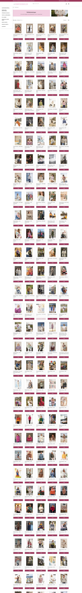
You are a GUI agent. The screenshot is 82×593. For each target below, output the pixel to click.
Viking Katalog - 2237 (51, 407)
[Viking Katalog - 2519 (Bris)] (52, 84)
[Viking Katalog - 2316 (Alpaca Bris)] (41, 346)
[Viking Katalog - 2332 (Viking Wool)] (29, 289)
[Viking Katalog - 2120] (41, 578)
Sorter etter (14, 20)
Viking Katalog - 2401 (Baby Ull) (52, 259)
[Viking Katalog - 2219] (64, 455)
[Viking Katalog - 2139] (52, 526)
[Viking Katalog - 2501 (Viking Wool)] (64, 140)
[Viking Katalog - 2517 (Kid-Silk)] (18, 103)
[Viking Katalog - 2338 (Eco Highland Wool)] (18, 271)
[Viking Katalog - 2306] (29, 384)
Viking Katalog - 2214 (62, 479)
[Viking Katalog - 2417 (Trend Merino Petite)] (64, 196)
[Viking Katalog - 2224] (64, 437)
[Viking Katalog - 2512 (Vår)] (18, 121)
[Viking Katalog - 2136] (29, 543)
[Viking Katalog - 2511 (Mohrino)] (29, 121)
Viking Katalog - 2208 (16, 514)
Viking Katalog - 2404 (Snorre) (16, 259)
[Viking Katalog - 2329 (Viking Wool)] (64, 289)
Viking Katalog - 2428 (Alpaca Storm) (62, 166)
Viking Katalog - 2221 (39, 461)
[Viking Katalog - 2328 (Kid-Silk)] (18, 308)
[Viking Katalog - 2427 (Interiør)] (18, 177)
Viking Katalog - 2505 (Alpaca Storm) (28, 147)
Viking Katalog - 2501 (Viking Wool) (64, 147)
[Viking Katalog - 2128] (29, 561)
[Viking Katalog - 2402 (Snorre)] (41, 252)
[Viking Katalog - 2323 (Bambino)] (18, 327)
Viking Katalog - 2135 (39, 549)
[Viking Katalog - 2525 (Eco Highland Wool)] (41, 66)
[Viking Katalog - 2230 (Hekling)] (64, 419)
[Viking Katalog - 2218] (18, 473)
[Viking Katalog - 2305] (41, 384)
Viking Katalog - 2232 (39, 425)
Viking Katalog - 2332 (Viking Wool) (29, 296)
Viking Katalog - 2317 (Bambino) (28, 353)
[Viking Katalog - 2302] (18, 401)
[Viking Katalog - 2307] (18, 384)
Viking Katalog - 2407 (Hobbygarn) (39, 240)
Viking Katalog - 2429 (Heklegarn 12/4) (51, 166)
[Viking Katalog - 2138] (64, 526)
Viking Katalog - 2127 (39, 567)
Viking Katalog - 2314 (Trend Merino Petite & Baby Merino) (64, 353)
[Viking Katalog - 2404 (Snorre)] (18, 252)
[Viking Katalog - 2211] (41, 490)
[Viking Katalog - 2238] (41, 401)
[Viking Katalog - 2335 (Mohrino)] (52, 271)
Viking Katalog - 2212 (28, 496)
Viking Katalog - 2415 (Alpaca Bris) (28, 222)
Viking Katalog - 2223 (16, 461)
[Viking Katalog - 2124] (64, 561)
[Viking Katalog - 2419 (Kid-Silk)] (41, 196)
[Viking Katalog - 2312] (29, 365)
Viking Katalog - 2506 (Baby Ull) (17, 147)
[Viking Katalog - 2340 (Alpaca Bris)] (64, 252)
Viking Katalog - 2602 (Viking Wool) (18, 72)
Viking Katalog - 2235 (62, 407)
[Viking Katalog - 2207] (29, 508)
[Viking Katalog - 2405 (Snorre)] (64, 233)
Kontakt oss (67, 0)
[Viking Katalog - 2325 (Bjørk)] (52, 308)
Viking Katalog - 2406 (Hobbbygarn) (51, 240)
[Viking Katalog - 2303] (64, 384)
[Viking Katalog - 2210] (52, 490)
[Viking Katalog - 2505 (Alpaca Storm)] (29, 140)
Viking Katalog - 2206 (39, 514)
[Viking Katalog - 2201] (41, 526)
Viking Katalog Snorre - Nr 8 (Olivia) (29, 35)
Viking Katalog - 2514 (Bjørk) (52, 109)
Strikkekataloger (16, 7)
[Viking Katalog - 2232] (41, 419)
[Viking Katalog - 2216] (41, 473)
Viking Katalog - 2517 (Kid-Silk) (17, 110)
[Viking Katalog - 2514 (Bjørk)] (52, 103)
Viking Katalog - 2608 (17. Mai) (17, 54)
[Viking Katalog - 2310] (52, 365)
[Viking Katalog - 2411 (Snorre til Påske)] (64, 215)
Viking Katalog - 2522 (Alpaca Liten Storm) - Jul (17, 91)
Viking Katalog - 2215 (51, 479)
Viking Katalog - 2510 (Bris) (40, 127)
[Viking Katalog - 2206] (41, 508)
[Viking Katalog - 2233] (29, 419)
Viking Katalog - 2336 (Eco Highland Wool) (40, 278)
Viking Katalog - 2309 (62, 371)
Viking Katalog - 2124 (62, 567)
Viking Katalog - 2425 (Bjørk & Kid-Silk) (40, 184)
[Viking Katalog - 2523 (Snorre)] (64, 66)
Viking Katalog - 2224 (62, 443)
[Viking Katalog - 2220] (52, 455)
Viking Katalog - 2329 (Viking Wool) (64, 296)
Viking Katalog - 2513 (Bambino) (62, 110)
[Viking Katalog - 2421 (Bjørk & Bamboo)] (18, 196)
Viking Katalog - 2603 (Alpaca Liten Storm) (62, 54)
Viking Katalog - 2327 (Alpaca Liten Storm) (28, 315)
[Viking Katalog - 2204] (64, 508)
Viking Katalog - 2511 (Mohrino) (28, 128)
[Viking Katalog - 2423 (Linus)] (52, 177)
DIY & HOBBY (4, 17)
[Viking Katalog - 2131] (18, 561)
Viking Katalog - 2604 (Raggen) (51, 54)
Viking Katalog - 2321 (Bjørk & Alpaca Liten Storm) (40, 334)
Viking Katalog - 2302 (16, 407)
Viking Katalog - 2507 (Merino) (62, 128)
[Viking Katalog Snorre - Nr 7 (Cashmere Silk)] (41, 28)
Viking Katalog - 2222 (28, 461)
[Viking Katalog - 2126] (52, 561)
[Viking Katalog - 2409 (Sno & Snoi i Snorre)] (29, 233)
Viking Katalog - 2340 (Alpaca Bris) (62, 259)
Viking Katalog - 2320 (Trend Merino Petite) (52, 334)
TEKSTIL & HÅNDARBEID (6, 15)
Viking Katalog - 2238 (39, 407)
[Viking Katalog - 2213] (18, 490)
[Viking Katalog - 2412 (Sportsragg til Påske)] (52, 215)
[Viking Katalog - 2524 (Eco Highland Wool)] (52, 66)
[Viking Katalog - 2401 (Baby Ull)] (52, 252)
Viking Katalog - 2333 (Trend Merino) (18, 296)
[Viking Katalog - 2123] (18, 578)
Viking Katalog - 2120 (39, 584)
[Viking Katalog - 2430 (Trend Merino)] (41, 159)
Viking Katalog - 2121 (28, 584)
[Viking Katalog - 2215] (52, 473)
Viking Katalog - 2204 (62, 514)
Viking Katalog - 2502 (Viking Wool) (52, 147)
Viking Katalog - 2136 (28, 549)
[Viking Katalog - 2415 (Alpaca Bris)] (29, 215)
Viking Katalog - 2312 (28, 371)
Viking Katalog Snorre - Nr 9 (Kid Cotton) (17, 35)
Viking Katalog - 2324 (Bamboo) (62, 315)
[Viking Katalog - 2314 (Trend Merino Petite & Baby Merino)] (64, 346)
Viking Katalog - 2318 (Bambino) (16, 353)
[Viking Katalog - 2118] (64, 578)
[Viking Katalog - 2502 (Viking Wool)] (52, 140)
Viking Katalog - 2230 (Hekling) (62, 426)
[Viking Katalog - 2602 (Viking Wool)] (18, 66)
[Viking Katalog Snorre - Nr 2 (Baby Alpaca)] (64, 28)
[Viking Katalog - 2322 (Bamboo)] (29, 327)
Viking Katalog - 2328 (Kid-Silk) (17, 315)
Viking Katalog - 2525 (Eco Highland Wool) (40, 72)
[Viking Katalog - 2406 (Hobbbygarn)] (52, 233)
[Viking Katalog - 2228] (18, 437)
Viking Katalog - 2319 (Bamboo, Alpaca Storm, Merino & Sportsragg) (63, 334)
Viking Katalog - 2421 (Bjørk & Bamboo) (18, 203)
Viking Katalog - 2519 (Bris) (52, 90)
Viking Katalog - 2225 (51, 443)
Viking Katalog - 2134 (51, 549)
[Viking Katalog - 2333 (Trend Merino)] (18, 289)
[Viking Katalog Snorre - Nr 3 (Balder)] (52, 28)
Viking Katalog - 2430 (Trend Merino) (41, 166)
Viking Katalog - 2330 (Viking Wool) (52, 296)
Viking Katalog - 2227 (28, 443)
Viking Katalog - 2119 (51, 584)
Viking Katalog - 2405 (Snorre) (62, 240)
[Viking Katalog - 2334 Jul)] (64, 271)
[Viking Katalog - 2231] (52, 419)
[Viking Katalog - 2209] (64, 490)
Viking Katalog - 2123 (16, 584)
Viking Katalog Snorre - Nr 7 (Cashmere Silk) (40, 35)
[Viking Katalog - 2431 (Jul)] (29, 159)
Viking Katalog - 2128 (28, 567)
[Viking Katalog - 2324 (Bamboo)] (64, 308)
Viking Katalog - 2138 (62, 531)
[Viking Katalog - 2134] (52, 543)
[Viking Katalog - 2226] (41, 437)
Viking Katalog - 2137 (16, 549)
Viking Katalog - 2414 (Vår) (40, 221)
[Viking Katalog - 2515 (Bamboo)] (41, 103)
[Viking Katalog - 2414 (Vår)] (41, 215)
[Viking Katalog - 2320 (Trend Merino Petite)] (52, 327)
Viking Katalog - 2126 (51, 567)
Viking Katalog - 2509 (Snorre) (51, 128)
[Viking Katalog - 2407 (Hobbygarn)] (41, 233)
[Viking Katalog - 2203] (18, 526)
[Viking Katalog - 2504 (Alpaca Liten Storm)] (41, 140)
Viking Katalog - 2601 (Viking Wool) (29, 72)
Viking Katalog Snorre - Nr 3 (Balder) (52, 35)
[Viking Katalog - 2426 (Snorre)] (29, 177)
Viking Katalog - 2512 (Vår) (17, 127)
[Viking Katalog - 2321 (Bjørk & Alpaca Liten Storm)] (41, 327)
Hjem (13, 7)
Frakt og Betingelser (62, 0)
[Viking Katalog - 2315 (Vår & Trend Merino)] (52, 346)
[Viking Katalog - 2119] (52, 578)
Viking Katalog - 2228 (16, 443)
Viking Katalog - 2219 (62, 461)
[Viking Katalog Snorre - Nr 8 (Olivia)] (29, 28)
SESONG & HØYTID (5, 24)
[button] (69, 4)
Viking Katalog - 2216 (39, 479)
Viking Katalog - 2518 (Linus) (64, 90)
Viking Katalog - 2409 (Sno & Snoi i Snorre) (29, 240)
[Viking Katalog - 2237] (52, 401)
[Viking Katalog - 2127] (41, 561)
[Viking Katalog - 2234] (18, 419)
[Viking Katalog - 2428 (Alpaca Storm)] (64, 159)
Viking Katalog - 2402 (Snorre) (39, 259)
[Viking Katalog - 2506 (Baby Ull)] (18, 140)
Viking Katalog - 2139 (51, 531)
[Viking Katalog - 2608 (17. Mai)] (18, 47)
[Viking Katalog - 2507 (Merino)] (64, 121)
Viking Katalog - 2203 (16, 531)
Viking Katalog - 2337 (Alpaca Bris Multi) (28, 278)
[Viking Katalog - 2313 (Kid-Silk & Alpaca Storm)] (18, 365)
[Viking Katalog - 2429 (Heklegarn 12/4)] (52, 159)
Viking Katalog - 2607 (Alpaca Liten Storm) (28, 54)
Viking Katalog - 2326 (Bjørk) (41, 314)
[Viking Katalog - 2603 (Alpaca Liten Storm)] (64, 47)
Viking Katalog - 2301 (28, 407)
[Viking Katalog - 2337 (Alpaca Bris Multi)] (29, 271)
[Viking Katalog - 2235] (64, 401)
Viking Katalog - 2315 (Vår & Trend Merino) (52, 353)
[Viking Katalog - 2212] (29, 490)
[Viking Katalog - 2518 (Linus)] (64, 84)
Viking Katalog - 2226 (39, 443)
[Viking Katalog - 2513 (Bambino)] (64, 103)
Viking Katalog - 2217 (28, 479)
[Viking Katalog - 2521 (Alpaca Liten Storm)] (29, 84)
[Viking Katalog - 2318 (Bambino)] (18, 346)
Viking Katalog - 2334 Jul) (63, 277)
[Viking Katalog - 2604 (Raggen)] (52, 47)
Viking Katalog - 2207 (28, 514)
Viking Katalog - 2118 (62, 584)
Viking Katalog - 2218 (16, 479)
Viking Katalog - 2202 (28, 531)
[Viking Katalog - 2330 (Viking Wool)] (52, 289)
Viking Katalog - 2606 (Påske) (39, 54)
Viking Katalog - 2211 (39, 496)
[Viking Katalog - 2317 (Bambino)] (29, 346)
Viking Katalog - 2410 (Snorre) (16, 240)
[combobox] (46, 4)
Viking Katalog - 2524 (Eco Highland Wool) (52, 72)
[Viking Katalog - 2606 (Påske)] (41, 47)
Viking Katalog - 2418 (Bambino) (51, 203)
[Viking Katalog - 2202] (29, 526)
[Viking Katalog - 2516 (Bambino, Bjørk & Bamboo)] (29, 103)
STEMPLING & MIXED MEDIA (5, 20)
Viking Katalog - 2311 (39, 371)
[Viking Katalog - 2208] (18, 508)
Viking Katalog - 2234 (16, 425)
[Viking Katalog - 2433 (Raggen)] (18, 159)
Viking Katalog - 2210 (51, 496)
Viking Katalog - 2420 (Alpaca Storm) (28, 203)
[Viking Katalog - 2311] (41, 365)
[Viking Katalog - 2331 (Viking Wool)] (41, 289)
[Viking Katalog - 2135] (41, 543)
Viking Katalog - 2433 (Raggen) (16, 166)
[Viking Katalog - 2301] (29, 401)
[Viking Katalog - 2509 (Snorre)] (52, 121)
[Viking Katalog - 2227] (29, 437)
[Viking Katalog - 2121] (29, 578)
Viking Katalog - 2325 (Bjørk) (52, 314)
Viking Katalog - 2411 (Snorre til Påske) (62, 222)
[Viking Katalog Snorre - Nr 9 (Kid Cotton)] (18, 28)
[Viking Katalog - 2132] (64, 543)
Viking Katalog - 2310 (51, 371)
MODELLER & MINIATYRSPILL (4, 10)
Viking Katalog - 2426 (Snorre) (28, 184)
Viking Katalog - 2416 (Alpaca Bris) (16, 222)
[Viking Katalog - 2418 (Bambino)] (52, 196)
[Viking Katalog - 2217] (29, 473)
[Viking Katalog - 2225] (52, 437)
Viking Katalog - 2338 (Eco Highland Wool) (17, 278)
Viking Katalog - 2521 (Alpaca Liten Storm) (28, 91)
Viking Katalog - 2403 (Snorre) (28, 259)
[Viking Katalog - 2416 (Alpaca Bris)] (18, 215)
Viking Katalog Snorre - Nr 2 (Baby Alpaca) (63, 35)
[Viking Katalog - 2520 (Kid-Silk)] (41, 84)
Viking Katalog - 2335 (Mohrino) (51, 278)
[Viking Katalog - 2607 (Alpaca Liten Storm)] (29, 47)
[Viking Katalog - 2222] (29, 455)
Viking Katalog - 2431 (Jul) (29, 165)
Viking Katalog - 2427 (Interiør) (16, 184)
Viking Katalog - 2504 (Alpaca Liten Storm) (39, 147)
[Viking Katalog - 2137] (18, 543)
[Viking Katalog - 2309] (64, 365)
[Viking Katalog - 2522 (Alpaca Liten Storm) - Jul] (18, 84)
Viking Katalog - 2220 (51, 461)
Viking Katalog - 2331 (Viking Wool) (41, 296)
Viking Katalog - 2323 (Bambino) (16, 334)
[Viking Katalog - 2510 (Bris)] (41, 121)
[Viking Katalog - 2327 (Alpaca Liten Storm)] (29, 308)
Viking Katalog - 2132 (62, 549)
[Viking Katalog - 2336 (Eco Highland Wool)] (41, 271)
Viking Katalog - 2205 (51, 514)
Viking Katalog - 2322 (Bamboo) (28, 334)
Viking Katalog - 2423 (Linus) (52, 183)
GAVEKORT (4, 26)
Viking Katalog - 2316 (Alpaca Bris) (39, 353)
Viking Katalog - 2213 (16, 496)
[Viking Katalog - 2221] (41, 455)
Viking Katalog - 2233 (28, 425)
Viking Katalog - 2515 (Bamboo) (39, 110)
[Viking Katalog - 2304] (52, 384)
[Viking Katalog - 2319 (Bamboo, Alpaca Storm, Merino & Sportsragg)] (64, 327)
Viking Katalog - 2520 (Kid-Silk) (40, 91)
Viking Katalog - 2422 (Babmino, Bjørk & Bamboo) (63, 184)
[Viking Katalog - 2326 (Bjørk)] (41, 308)
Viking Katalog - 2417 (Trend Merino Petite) (64, 203)
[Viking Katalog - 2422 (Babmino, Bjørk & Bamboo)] (64, 177)
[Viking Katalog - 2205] (52, 508)
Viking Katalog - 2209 (62, 496)
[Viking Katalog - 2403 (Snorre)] (29, 252)
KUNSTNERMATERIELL (5, 7)
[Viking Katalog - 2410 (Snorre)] (18, 233)
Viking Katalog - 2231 (51, 425)
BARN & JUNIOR (4, 22)
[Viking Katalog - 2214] (64, 473)
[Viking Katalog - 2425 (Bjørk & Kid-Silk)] (41, 177)
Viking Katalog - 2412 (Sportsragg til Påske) (51, 222)
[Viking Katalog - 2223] (18, 455)
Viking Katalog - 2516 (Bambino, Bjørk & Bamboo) (29, 110)
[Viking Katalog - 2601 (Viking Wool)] (29, 66)
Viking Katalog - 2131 (16, 567)
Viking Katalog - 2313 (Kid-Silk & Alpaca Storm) (17, 372)
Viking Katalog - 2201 (39, 531)
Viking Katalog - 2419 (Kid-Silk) (40, 203)
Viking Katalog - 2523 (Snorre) (62, 72)
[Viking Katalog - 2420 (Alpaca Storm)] (29, 196)
